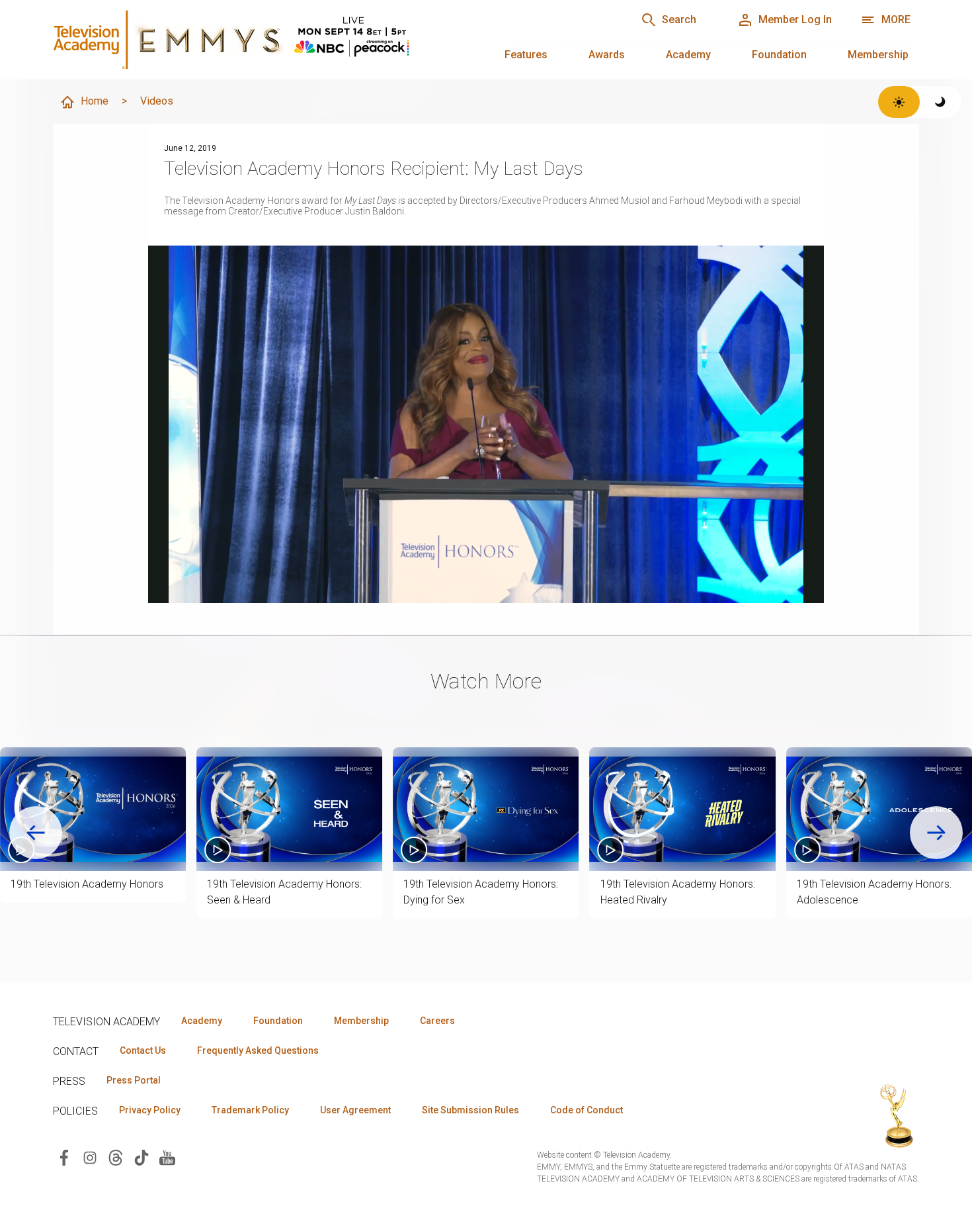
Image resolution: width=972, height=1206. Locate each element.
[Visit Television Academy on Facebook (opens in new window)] (64, 1156)
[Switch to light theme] (899, 102)
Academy (688, 54)
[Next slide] (936, 832)
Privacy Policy (150, 1110)
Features (526, 54)
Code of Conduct (586, 1110)
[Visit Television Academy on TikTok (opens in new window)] (141, 1156)
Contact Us (143, 1050)
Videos (156, 101)
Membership (878, 54)
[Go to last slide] (35, 832)
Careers (437, 1020)
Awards (606, 54)
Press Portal (133, 1080)
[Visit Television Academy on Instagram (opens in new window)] (90, 1156)
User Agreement (355, 1110)
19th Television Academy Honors (87, 884)
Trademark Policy (250, 1110)
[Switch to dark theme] (940, 102)
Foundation (779, 54)
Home (94, 101)
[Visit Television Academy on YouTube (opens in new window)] (167, 1156)
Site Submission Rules (470, 1110)
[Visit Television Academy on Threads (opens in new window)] (115, 1156)
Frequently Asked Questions (258, 1050)
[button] (93, 809)
